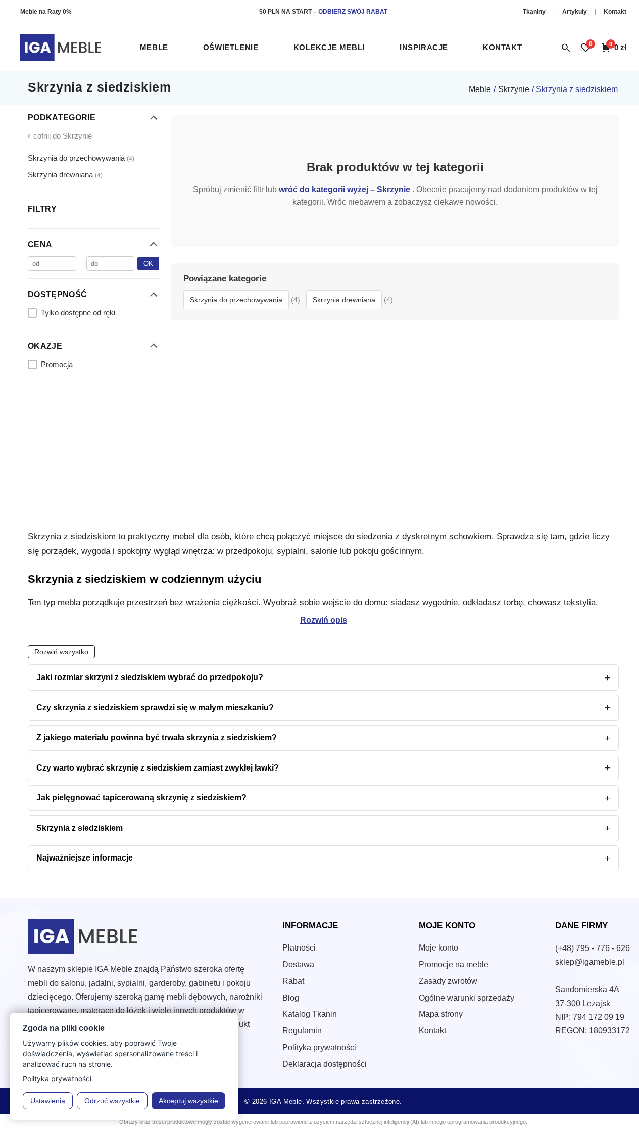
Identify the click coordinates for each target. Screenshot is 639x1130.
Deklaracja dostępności (324, 1064)
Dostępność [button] (57, 294)
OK (148, 263)
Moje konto (438, 947)
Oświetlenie (231, 47)
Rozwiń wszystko (61, 652)
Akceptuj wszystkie (188, 1101)
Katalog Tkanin (309, 1014)
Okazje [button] (45, 345)
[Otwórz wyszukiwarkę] (566, 47)
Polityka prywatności (319, 1047)
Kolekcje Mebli (329, 47)
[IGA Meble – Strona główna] (60, 47)
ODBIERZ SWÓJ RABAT (352, 11)
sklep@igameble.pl (589, 962)
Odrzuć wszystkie (112, 1101)
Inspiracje (424, 47)
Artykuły (575, 11)
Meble (154, 47)
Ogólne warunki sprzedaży (466, 997)
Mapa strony (441, 1014)
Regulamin (302, 1030)
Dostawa (298, 964)
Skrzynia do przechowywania (81, 157)
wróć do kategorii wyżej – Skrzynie (345, 189)
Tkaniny (535, 11)
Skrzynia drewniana (65, 174)
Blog (290, 997)
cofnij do (60, 135)
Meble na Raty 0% (46, 11)
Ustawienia (47, 1101)
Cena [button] (40, 244)
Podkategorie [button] (61, 117)
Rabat (293, 981)
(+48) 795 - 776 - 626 (592, 948)
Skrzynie (513, 89)
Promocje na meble (453, 964)
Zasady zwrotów (448, 981)
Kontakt (615, 11)
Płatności (299, 947)
